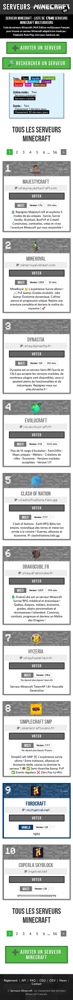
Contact (37, 984)
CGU (42, 980)
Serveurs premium (25, 95)
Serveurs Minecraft (21, 990)
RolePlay (33, 81)
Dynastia (35, 339)
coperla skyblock (36, 865)
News (63, 980)
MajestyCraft (36, 182)
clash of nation (36, 493)
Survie (18, 84)
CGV (52, 980)
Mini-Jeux (39, 84)
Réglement (10, 980)
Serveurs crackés (24, 98)
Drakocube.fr (36, 567)
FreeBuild (49, 78)
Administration (5, 973)
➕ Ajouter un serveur (36, 48)
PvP (28, 84)
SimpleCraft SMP (36, 722)
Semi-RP (19, 81)
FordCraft (36, 804)
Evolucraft (36, 420)
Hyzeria (35, 651)
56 (55, 152)
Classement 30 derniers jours (31, 112)
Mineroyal (36, 259)
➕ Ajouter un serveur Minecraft (36, 954)
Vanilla (36, 78)
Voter (36, 196)
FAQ (32, 980)
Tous (25, 78)
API (23, 980)
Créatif (46, 81)
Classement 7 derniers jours (31, 108)
